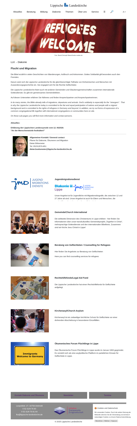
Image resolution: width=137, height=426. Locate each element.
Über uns (82, 12)
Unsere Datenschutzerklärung (121, 417)
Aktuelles (17, 12)
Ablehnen (107, 421)
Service (95, 12)
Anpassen (114, 421)
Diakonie (56, 12)
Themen (69, 12)
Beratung (31, 12)
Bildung (44, 12)
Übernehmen (99, 421)
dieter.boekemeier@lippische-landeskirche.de (51, 149)
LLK (13, 62)
